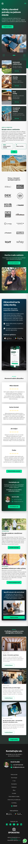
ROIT (19, 840)
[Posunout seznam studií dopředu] (24, 55)
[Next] (4, 55)
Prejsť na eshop (14, 617)
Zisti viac (17, 71)
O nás (14, 152)
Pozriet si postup (14, 547)
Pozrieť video (7, 25)
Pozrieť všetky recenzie (14, 471)
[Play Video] (14, 279)
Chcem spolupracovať (14, 582)
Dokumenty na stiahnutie (14, 799)
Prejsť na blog (14, 739)
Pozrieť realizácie (14, 263)
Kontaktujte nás (14, 506)
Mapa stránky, (14, 839)
